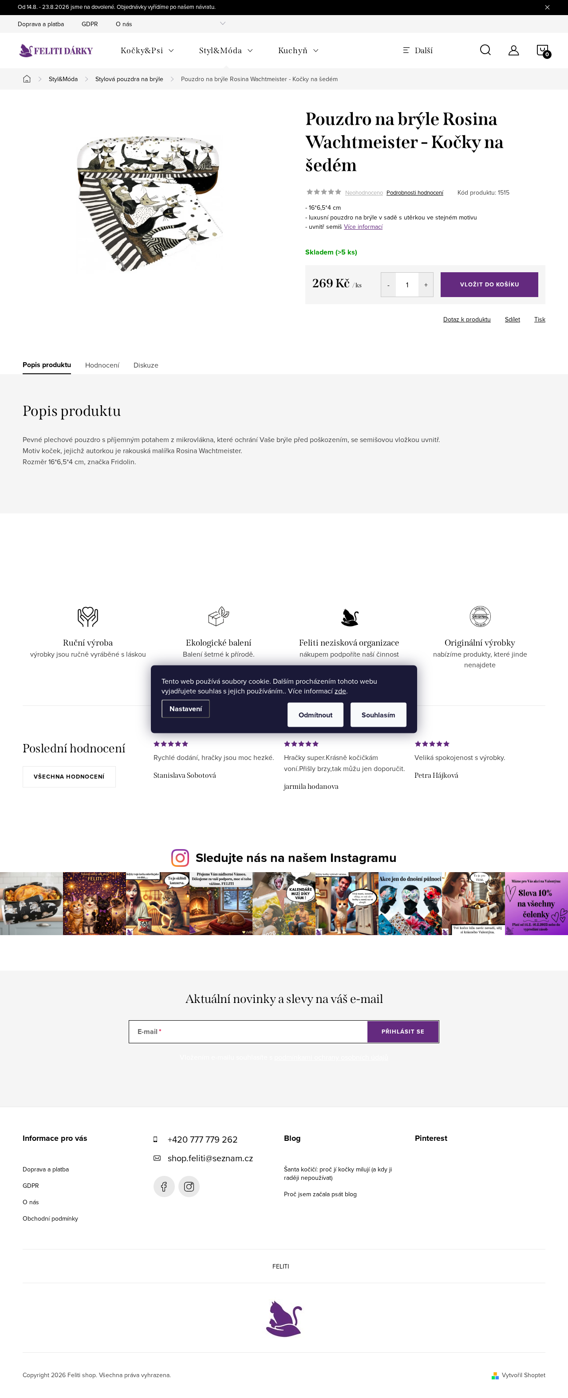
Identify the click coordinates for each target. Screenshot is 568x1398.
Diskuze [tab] (146, 365)
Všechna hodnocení (69, 776)
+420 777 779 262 (203, 1139)
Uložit (351, 317)
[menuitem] (147, 50)
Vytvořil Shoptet (523, 1375)
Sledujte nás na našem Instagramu (296, 857)
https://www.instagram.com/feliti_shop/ (189, 1186)
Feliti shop (164, 1186)
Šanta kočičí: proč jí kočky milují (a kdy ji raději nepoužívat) (338, 1173)
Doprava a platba (41, 24)
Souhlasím (378, 714)
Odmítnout (315, 714)
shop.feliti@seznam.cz (210, 1157)
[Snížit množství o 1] (388, 285)
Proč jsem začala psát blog (320, 1194)
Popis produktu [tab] (47, 365)
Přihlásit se (403, 1031)
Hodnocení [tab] (102, 365)
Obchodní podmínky (50, 1218)
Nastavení (186, 708)
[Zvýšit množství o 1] (425, 285)
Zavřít (380, 316)
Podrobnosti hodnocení (415, 192)
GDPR (90, 24)
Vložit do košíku (489, 284)
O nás (124, 24)
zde (340, 690)
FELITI (280, 1266)
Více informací (363, 226)
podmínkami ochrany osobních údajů (331, 1057)
